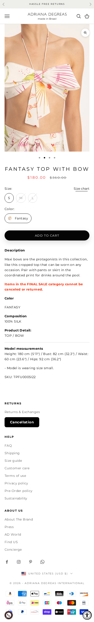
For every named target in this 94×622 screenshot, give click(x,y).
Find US (11, 542)
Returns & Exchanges (22, 412)
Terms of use (15, 476)
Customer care (17, 468)
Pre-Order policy (19, 491)
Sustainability (16, 498)
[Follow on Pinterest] (30, 562)
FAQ (8, 445)
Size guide (13, 461)
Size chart (81, 189)
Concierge (13, 549)
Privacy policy (16, 483)
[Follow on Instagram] (18, 562)
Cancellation (22, 422)
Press (9, 527)
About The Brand (19, 519)
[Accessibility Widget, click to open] (87, 615)
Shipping (12, 453)
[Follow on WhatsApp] (42, 562)
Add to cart (47, 235)
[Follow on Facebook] (7, 562)
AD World (13, 534)
